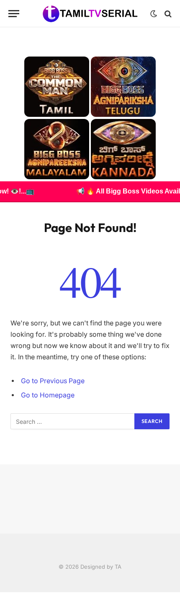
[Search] (167, 13)
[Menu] (13, 13)
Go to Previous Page (53, 381)
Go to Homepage (48, 395)
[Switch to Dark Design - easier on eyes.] (153, 14)
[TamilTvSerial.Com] (90, 13)
